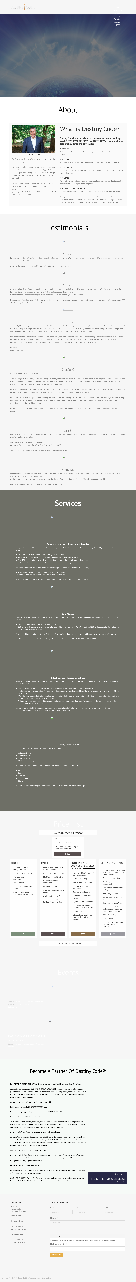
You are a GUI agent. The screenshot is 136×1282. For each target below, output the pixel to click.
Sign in (117, 24)
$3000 (112, 934)
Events (117, 19)
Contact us (46, 1278)
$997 (83, 934)
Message (54, 1218)
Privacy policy (34, 1278)
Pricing (117, 16)
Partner (117, 22)
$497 (53, 934)
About (116, 7)
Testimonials (119, 10)
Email (79, 1207)
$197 (23, 934)
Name (53, 1207)
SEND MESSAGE (56, 1255)
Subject (106, 1207)
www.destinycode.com (39, 450)
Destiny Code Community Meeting (26, 1035)
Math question (56, 1244)
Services (117, 13)
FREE (67, 854)
